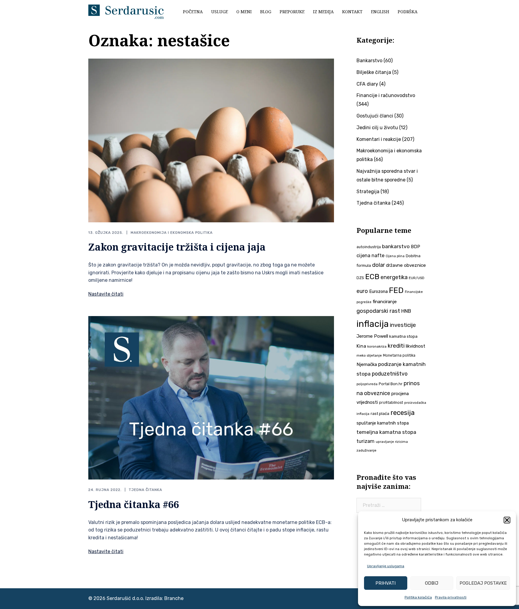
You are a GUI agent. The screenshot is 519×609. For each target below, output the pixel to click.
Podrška (407, 11)
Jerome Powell (372, 336)
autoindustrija (369, 247)
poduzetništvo (390, 373)
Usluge (219, 11)
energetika (394, 277)
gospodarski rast (378, 311)
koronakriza (377, 346)
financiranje (385, 301)
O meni (244, 11)
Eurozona (378, 291)
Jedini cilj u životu (377, 127)
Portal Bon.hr (390, 384)
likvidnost (415, 346)
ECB (372, 276)
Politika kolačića (418, 597)
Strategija (368, 191)
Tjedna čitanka (145, 490)
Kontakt (352, 11)
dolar (378, 265)
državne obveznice (406, 265)
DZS (360, 278)
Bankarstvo (369, 60)
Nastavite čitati (105, 294)
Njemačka (367, 364)
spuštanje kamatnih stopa (383, 423)
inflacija (373, 324)
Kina (361, 346)
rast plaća (380, 413)
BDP (415, 246)
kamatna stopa (403, 336)
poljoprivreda (367, 384)
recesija (402, 413)
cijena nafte (370, 255)
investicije (403, 325)
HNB (406, 311)
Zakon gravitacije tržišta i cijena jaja (177, 246)
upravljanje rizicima (392, 442)
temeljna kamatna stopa (386, 432)
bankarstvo (396, 246)
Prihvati (385, 583)
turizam (366, 441)
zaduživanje (366, 450)
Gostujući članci (375, 116)
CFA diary (367, 84)
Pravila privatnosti (450, 597)
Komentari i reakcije (379, 139)
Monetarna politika (399, 355)
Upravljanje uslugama (385, 566)
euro (362, 291)
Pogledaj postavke (483, 583)
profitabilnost (391, 402)
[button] (507, 520)
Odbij (431, 583)
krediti (396, 345)
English (380, 11)
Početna (193, 11)
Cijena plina (395, 256)
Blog (265, 11)
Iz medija (323, 11)
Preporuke (292, 11)
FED (396, 290)
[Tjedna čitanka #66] (211, 397)
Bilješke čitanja (374, 72)
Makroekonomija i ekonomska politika (172, 232)
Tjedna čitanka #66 (133, 504)
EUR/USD (416, 278)
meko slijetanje (369, 355)
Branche (174, 598)
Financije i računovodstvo (386, 95)
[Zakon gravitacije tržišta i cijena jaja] (211, 140)
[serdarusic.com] (126, 11)
